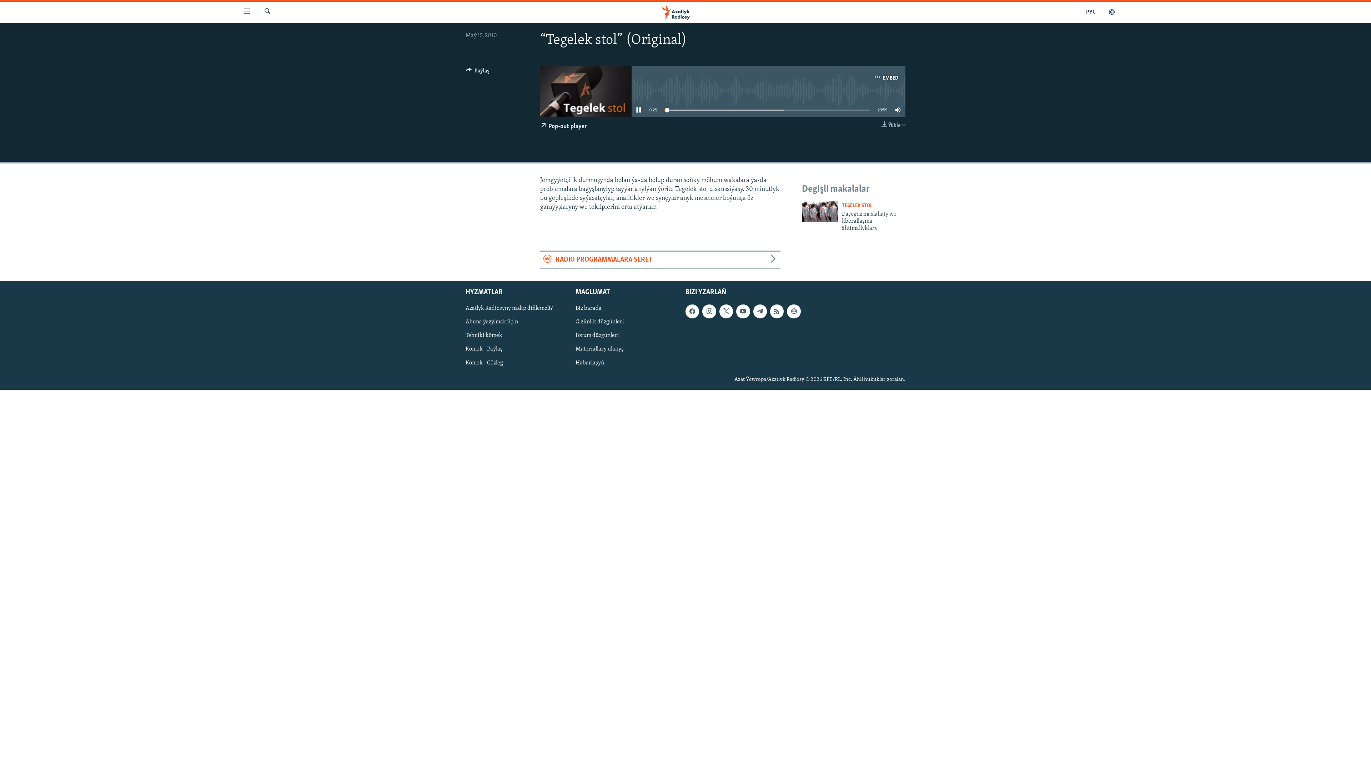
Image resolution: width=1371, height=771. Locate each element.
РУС (1091, 12)
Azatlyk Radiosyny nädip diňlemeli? (509, 308)
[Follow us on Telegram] (760, 311)
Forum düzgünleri (597, 335)
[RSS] (777, 311)
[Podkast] (1112, 12)
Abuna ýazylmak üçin (492, 322)
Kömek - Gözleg (484, 363)
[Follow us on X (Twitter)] (726, 311)
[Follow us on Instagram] (709, 311)
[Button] (477, 72)
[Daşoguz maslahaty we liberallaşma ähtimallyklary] (820, 211)
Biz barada (589, 308)
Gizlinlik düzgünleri (600, 322)
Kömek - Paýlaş (484, 349)
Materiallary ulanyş (600, 349)
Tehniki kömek (484, 335)
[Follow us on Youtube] (743, 311)
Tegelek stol (857, 205)
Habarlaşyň (590, 363)
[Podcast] (793, 311)
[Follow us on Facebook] (692, 311)
